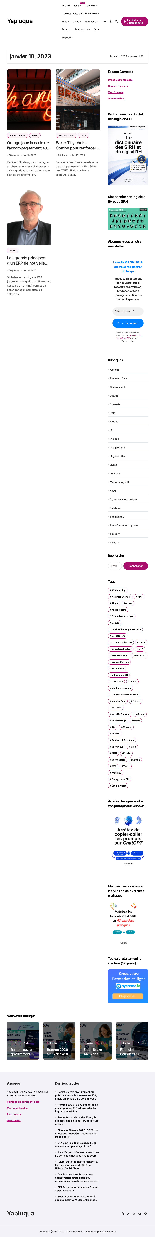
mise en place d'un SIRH (125, 694)
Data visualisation (122, 642)
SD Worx (127, 727)
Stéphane (14, 155)
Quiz (96, 29)
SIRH (114, 753)
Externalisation (120, 655)
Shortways (117, 746)
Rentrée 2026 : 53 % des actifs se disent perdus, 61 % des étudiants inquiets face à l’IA (76, 1108)
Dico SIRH (90, 5)
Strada (136, 759)
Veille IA (114, 542)
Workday (116, 772)
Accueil (66, 5)
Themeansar (109, 1231)
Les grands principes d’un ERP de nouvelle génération (26, 263)
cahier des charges (123, 616)
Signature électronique (123, 499)
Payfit (136, 720)
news (78, 4)
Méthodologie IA (120, 482)
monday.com (119, 701)
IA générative (118, 456)
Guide (76, 21)
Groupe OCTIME (120, 662)
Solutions (115, 508)
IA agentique (117, 447)
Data (112, 412)
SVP (114, 766)
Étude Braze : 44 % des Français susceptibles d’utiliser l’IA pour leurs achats (77, 1121)
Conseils (115, 404)
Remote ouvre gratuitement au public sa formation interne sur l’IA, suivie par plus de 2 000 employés (76, 1095)
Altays (128, 603)
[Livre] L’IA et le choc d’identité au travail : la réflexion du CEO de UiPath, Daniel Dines (76, 1165)
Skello (127, 753)
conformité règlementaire (126, 629)
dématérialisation (121, 649)
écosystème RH (120, 779)
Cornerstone (118, 636)
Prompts (66, 29)
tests (126, 766)
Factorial (140, 655)
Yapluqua (20, 21)
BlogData (91, 1231)
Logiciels (115, 473)
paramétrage (119, 720)
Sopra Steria (118, 759)
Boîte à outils (81, 29)
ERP (141, 649)
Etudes (114, 421)
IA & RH (114, 438)
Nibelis (136, 701)
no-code (116, 707)
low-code (117, 681)
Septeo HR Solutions (123, 740)
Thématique (117, 516)
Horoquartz (118, 668)
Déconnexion (116, 98)
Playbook (67, 37)
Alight (115, 603)
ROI (113, 727)
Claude (114, 395)
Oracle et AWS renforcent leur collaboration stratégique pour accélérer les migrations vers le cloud (77, 1178)
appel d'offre (119, 609)
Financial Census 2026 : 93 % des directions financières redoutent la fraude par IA (76, 1133)
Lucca (133, 681)
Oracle (141, 714)
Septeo (115, 733)
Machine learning (121, 688)
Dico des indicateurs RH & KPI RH (79, 13)
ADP (140, 596)
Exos (64, 21)
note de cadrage (121, 714)
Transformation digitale (124, 525)
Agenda (114, 369)
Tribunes (115, 533)
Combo (115, 623)
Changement (117, 387)
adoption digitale (121, 596)
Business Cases (17, 135)
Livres (113, 464)
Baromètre (90, 21)
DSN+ (142, 642)
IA (111, 430)
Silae (133, 746)
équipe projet (119, 785)
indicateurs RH (120, 675)
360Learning (118, 590)
